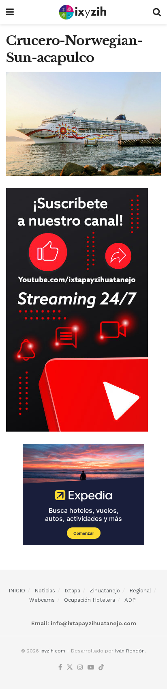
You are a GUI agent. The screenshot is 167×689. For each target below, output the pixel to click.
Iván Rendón (130, 651)
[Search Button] (157, 12)
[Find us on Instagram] (80, 667)
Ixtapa (72, 590)
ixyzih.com (53, 651)
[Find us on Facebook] (60, 667)
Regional (140, 590)
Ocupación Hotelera (89, 600)
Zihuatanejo (105, 590)
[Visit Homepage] (83, 12)
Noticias (44, 590)
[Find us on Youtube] (91, 667)
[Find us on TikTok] (101, 667)
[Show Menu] (10, 12)
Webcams (42, 600)
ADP (130, 600)
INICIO (17, 590)
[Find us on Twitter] (69, 667)
